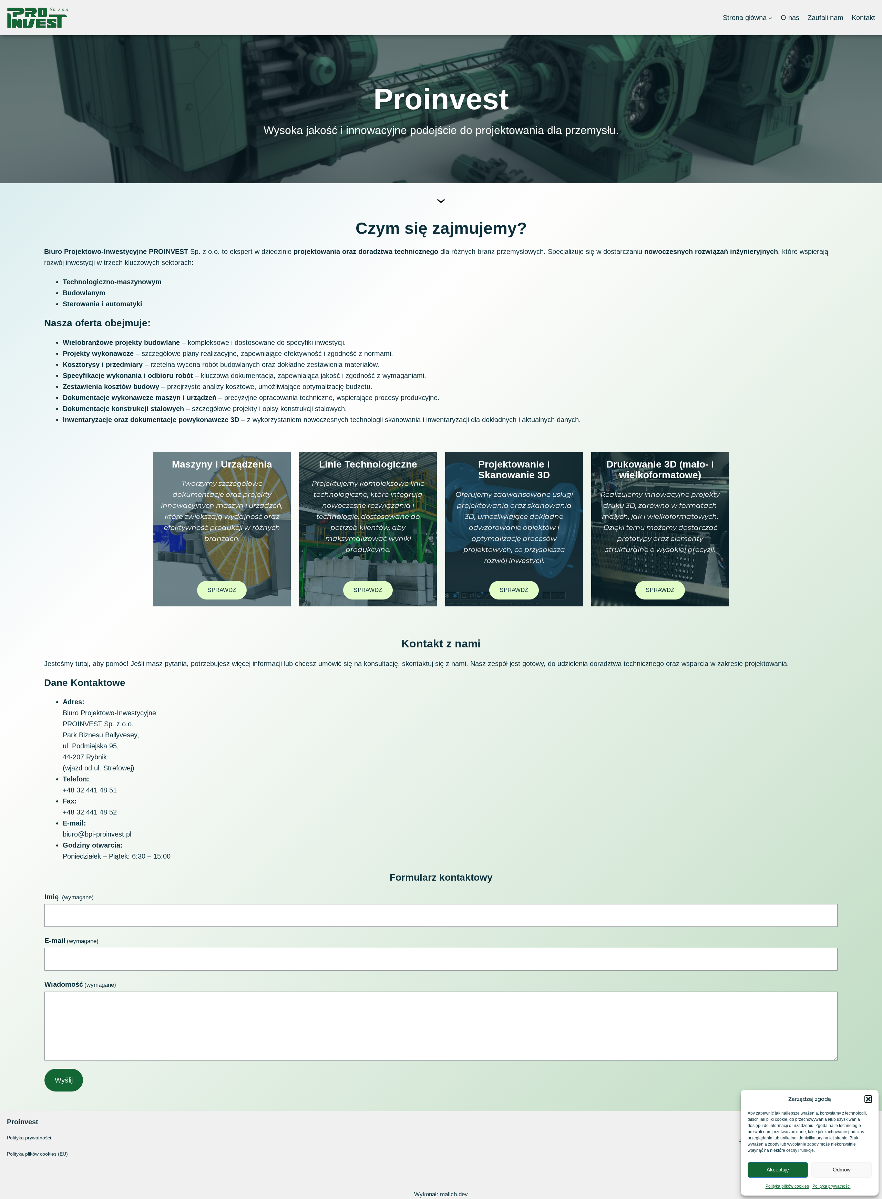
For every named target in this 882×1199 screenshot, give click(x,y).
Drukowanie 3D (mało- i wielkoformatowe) (660, 470)
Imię (69, 897)
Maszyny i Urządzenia (222, 464)
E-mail (71, 940)
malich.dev (454, 1194)
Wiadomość (80, 984)
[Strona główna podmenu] (770, 18)
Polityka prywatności (831, 1186)
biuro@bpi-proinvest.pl (97, 834)
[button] (868, 1099)
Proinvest (22, 1122)
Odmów (842, 1169)
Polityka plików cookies (787, 1186)
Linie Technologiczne (368, 464)
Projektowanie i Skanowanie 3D (514, 470)
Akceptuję (778, 1169)
